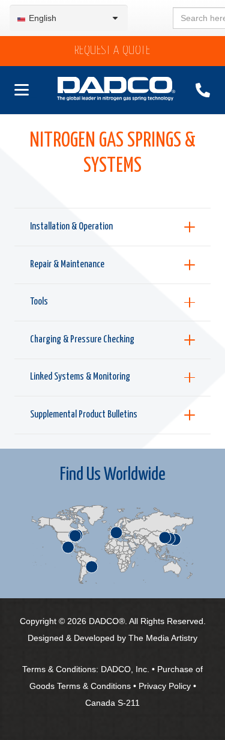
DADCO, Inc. (125, 669)
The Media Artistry (162, 638)
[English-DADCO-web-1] (116, 90)
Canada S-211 (112, 703)
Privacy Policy (165, 686)
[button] (19, 90)
